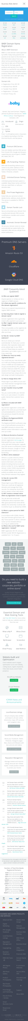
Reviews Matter (14, 772)
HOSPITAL (7, 561)
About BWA (20, 994)
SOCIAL (7, 569)
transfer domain (20, 19)
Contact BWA (14, 680)
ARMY (8, 544)
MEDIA (14, 565)
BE (23, 29)
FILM (6, 556)
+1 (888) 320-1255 (17, 1015)
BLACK (6, 548)
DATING (6, 552)
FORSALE (19, 556)
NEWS (20, 565)
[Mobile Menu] (24, 3)
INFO (14, 29)
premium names (13, 19)
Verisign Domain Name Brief (17, 814)
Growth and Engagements (14, 749)
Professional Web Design (14, 603)
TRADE (5, 25)
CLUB (23, 25)
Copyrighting (7, 948)
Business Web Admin (10, 4)
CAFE (13, 548)
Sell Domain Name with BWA (16, 788)
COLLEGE (20, 548)
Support (19, 990)
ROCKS (23, 34)
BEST (20, 544)
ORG (5, 29)
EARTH (22, 552)
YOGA (21, 569)
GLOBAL (14, 34)
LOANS (21, 561)
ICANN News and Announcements (14, 700)
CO (5, 34)
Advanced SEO (7, 920)
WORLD (14, 569)
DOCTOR (14, 552)
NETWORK (23, 38)
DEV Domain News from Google (13, 842)
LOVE (6, 565)
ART (14, 544)
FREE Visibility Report (14, 726)
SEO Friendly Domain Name (14, 833)
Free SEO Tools (10, 618)
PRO (14, 38)
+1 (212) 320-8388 (7, 1015)
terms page (18, 440)
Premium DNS (21, 954)
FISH (12, 556)
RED (14, 25)
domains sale (7, 19)
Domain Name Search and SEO (15, 796)
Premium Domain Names (19, 805)
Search (14, 16)
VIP (5, 38)
